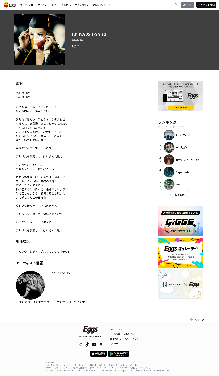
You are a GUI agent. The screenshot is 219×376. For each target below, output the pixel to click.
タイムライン (65, 4)
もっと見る (181, 194)
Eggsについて (116, 329)
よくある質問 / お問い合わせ (123, 334)
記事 (54, 4)
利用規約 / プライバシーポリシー (125, 338)
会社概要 (114, 343)
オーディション (27, 4)
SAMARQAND (77, 39)
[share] (74, 46)
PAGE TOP (199, 319)
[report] (78, 46)
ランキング (43, 4)
